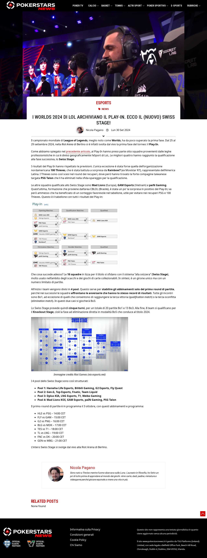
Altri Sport (135, 5)
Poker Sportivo (156, 5)
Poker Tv (78, 5)
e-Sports (176, 5)
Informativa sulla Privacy (85, 529)
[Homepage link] (30, 5)
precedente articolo (78, 151)
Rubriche (192, 5)
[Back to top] (202, 513)
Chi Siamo (76, 545)
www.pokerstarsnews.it (154, 541)
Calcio (92, 5)
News (105, 109)
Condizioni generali (82, 534)
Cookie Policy (78, 540)
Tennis (119, 5)
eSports (103, 103)
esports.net (98, 374)
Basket (105, 5)
